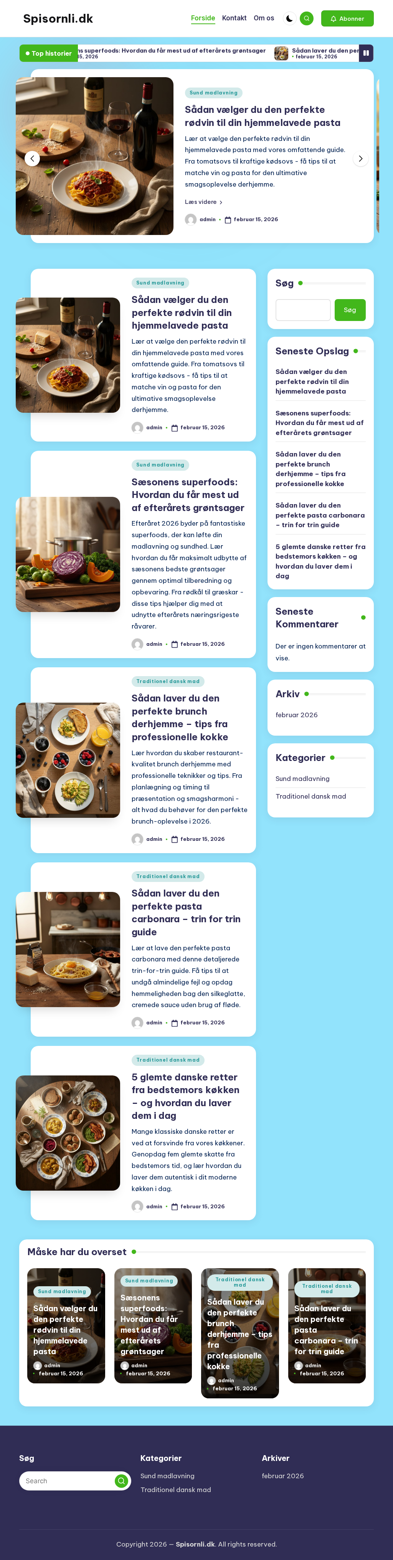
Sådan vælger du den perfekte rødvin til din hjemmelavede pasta (182, 312)
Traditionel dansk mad (168, 681)
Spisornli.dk (58, 18)
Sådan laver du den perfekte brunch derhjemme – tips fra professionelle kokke (311, 469)
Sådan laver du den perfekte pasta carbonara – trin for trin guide (320, 515)
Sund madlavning (214, 93)
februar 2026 (297, 715)
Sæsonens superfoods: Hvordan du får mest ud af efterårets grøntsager (116, 50)
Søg (285, 283)
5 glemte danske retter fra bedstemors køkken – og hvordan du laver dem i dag (321, 562)
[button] (347, 18)
